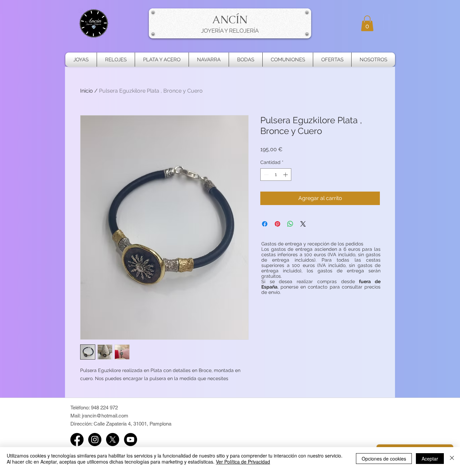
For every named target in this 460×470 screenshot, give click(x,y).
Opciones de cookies (384, 458)
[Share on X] (303, 224)
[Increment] (286, 174)
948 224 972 (104, 407)
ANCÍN (230, 19)
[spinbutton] (276, 174)
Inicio (86, 91)
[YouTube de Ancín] (130, 439)
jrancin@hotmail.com (105, 415)
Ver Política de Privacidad (243, 461)
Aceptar (430, 458)
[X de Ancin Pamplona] (112, 439)
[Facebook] (77, 439)
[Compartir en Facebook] (265, 224)
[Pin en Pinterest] (277, 224)
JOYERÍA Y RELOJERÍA (230, 30)
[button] (367, 23)
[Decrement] (265, 174)
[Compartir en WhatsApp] (290, 224)
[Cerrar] (452, 458)
